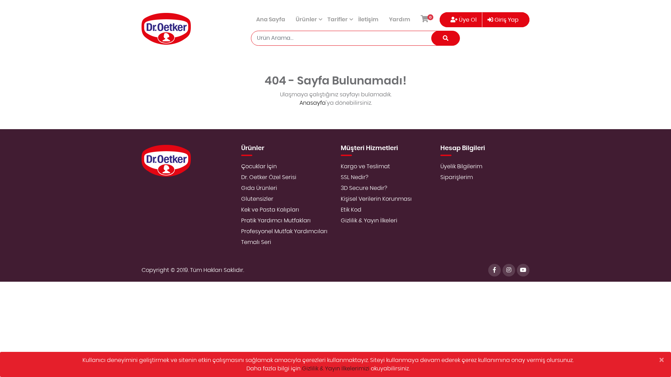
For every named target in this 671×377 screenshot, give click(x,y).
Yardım (399, 19)
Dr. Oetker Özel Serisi (268, 177)
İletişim (368, 19)
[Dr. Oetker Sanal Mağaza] (166, 28)
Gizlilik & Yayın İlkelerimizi (335, 368)
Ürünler (306, 19)
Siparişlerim (456, 177)
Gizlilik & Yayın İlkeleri (369, 220)
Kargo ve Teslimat (365, 166)
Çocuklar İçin (259, 166)
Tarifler (337, 19)
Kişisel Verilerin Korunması (376, 199)
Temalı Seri (256, 242)
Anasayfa (313, 103)
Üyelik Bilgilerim (461, 166)
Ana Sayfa (270, 19)
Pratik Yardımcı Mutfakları (276, 220)
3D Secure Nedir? (364, 188)
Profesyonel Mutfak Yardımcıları (284, 231)
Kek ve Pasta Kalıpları (270, 210)
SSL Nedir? (354, 177)
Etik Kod (351, 210)
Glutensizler (257, 199)
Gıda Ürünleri (259, 188)
